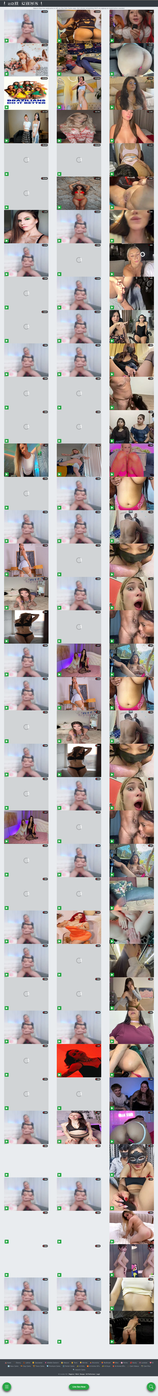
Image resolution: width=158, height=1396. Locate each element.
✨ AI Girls (81, 1366)
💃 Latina (26, 1363)
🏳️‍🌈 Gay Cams (26, 1366)
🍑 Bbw (115, 1363)
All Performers (90, 1374)
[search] (151, 1386)
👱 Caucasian (37, 1363)
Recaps (82, 1374)
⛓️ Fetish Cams (68, 1366)
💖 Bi (151, 1363)
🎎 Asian (8, 1363)
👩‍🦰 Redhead (105, 1363)
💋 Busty (133, 1363)
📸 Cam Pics (145, 1366)
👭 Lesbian (143, 1363)
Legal (98, 1374)
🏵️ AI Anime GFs (93, 1366)
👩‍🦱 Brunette (94, 1363)
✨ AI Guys (106, 1366)
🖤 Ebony (17, 1363)
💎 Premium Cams (53, 1366)
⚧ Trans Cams (38, 1366)
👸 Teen (74, 1363)
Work (77, 1374)
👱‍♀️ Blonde (84, 1363)
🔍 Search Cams (79, 1370)
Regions (71, 1374)
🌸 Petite (124, 1363)
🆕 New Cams (13, 1366)
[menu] (6, 1386)
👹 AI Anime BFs (118, 1366)
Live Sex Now (79, 1386)
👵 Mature (65, 1363)
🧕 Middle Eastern (52, 1363)
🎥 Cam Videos (133, 1366)
